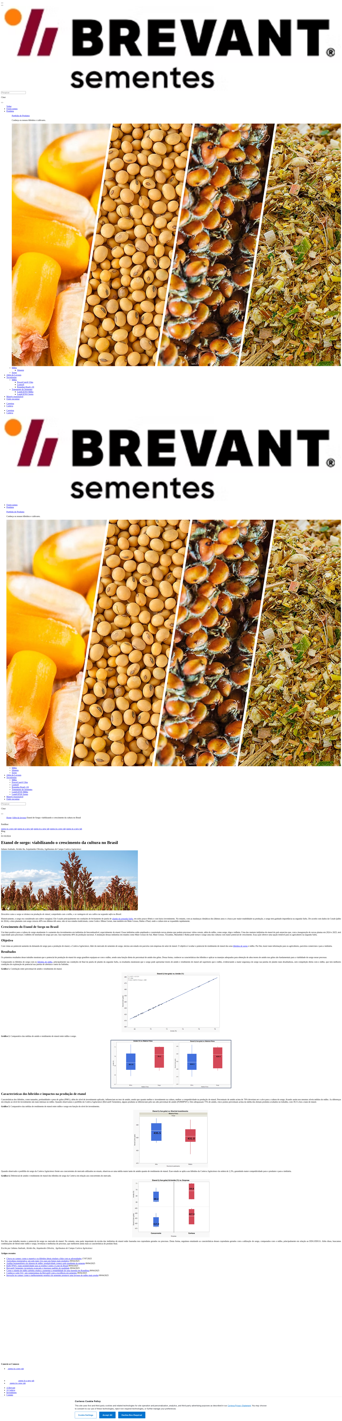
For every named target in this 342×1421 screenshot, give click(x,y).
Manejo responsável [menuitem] (14, 396)
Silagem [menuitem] (20, 370)
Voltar (8, 106)
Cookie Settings (85, 1415)
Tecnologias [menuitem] (11, 377)
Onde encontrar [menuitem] (13, 399)
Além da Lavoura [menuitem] (13, 375)
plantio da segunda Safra (122, 919)
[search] (2, 102)
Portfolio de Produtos (21, 116)
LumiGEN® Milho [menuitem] (25, 392)
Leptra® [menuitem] (20, 384)
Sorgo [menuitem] (14, 372)
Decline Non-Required (132, 1415)
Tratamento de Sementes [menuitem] (22, 389)
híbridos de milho (44, 962)
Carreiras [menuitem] (10, 403)
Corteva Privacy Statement (239, 1406)
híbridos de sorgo (240, 946)
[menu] (2, 5)
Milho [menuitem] (14, 368)
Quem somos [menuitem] (12, 109)
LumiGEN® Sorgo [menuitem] (25, 394)
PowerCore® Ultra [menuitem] (25, 382)
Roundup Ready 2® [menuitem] (25, 387)
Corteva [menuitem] (9, 406)
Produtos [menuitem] (10, 111)
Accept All (107, 1415)
